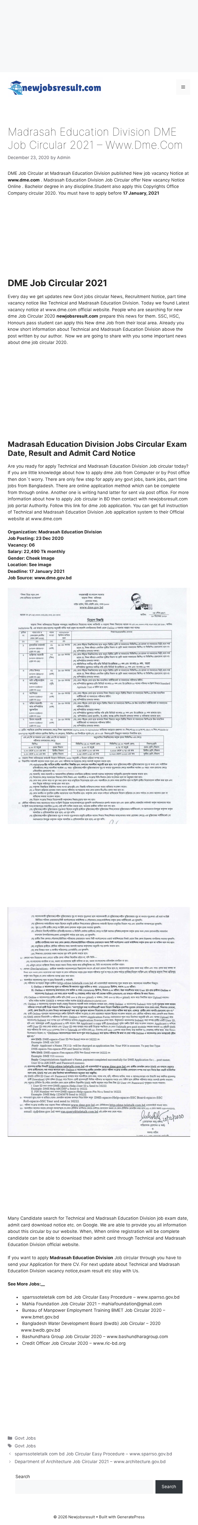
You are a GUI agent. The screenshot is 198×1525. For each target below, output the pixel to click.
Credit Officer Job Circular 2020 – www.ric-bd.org (74, 1343)
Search (22, 1476)
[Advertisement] (99, 36)
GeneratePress (131, 1516)
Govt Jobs (25, 1438)
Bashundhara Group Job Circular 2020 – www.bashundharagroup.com (95, 1336)
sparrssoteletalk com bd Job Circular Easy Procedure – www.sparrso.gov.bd (101, 1297)
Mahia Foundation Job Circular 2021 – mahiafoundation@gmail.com (92, 1303)
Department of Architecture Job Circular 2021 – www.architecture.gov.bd (90, 1461)
